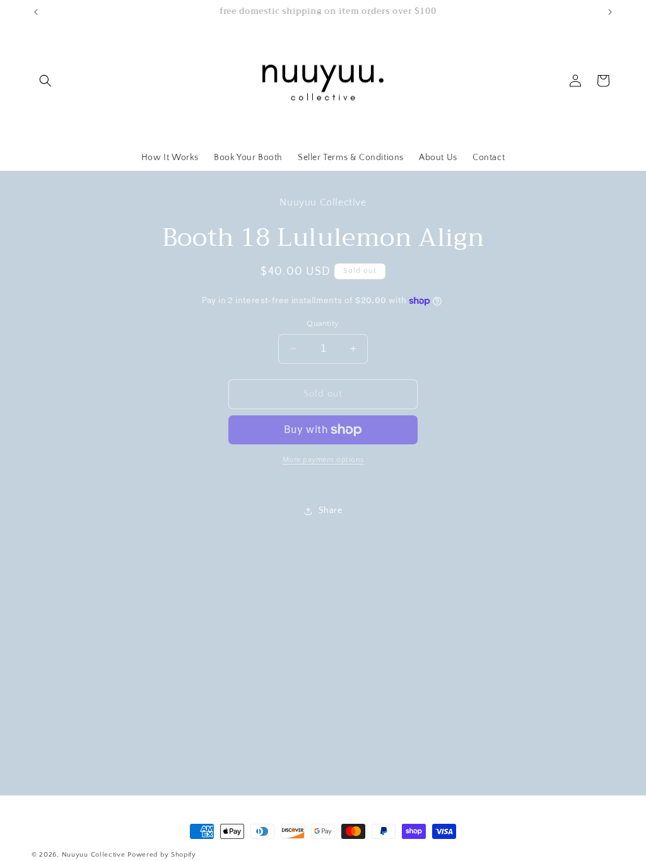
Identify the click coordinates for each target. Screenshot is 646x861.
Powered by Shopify (161, 854)
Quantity (323, 323)
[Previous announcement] (36, 12)
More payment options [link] (323, 460)
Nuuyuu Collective (94, 854)
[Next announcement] (610, 12)
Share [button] (331, 511)
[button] (45, 81)
